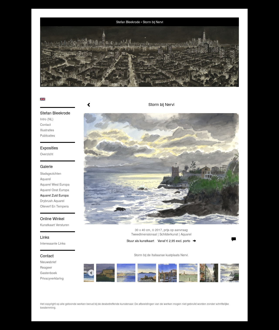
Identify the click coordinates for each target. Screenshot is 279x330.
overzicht (46, 154)
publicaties (47, 135)
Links (44, 237)
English (42, 99)
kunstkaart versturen (54, 225)
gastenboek (48, 273)
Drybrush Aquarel (52, 201)
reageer (46, 267)
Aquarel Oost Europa (54, 190)
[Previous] (91, 273)
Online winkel (52, 218)
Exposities (49, 147)
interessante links (52, 243)
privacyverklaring (52, 278)
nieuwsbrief (48, 262)
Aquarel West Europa (55, 184)
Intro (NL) (46, 119)
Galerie (46, 166)
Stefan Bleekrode (128, 22)
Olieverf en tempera (54, 206)
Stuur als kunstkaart (158, 240)
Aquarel (45, 179)
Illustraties (47, 130)
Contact (45, 124)
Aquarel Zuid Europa (54, 195)
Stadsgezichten (50, 173)
